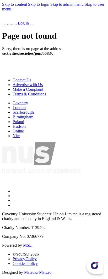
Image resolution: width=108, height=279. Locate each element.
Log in (23, 23)
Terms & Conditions (29, 94)
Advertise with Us (28, 84)
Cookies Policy (25, 263)
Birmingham (23, 117)
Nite (16, 136)
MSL (27, 245)
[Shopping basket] (15, 24)
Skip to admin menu (67, 4)
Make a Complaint (28, 89)
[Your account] (32, 24)
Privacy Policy (25, 259)
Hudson (19, 126)
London (19, 107)
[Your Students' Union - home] (6, 18)
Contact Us (22, 80)
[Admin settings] (9, 24)
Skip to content (15, 4)
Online (18, 131)
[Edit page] (4, 24)
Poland (18, 121)
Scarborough (23, 112)
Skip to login (39, 4)
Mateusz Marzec (37, 272)
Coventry (20, 103)
